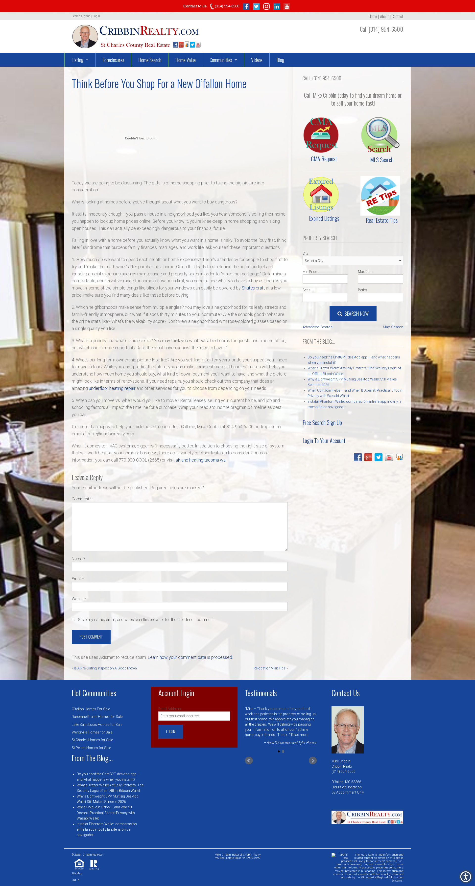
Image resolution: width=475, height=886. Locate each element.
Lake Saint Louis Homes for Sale (97, 725)
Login (96, 16)
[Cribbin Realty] (136, 35)
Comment (82, 499)
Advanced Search (317, 327)
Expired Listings (324, 218)
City (305, 253)
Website (79, 599)
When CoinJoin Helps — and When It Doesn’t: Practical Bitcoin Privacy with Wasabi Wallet (106, 812)
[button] (466, 877)
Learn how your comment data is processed (190, 657)
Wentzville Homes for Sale (92, 732)
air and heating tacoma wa (201, 460)
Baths (362, 290)
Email (78, 578)
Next (313, 753)
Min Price (310, 272)
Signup (86, 16)
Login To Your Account (324, 440)
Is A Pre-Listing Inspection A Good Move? (105, 668)
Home (372, 16)
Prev (249, 753)
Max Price (365, 272)
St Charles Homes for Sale (92, 740)
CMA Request (324, 159)
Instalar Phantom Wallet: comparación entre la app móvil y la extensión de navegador (107, 829)
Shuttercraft (253, 287)
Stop (283, 743)
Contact (397, 16)
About (384, 16)
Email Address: (170, 709)
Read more (292, 735)
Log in (75, 880)
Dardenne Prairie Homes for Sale (97, 717)
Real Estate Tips (382, 220)
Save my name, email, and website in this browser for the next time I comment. (146, 619)
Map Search (393, 327)
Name (78, 558)
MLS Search (381, 159)
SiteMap (77, 873)
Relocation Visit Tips (269, 668)
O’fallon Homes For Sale (91, 709)
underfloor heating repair (112, 388)
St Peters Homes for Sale (91, 748)
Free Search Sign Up (322, 422)
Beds (306, 290)
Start (279, 743)
